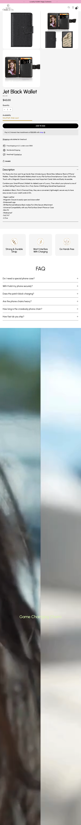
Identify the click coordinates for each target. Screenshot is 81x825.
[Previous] (24, 1)
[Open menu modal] (73, 7)
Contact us (18, 154)
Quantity (6, 105)
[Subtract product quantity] (4, 109)
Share (8, 161)
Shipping (6, 139)
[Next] (57, 1)
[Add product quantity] (10, 109)
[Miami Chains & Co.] (8, 7)
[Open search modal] (69, 7)
